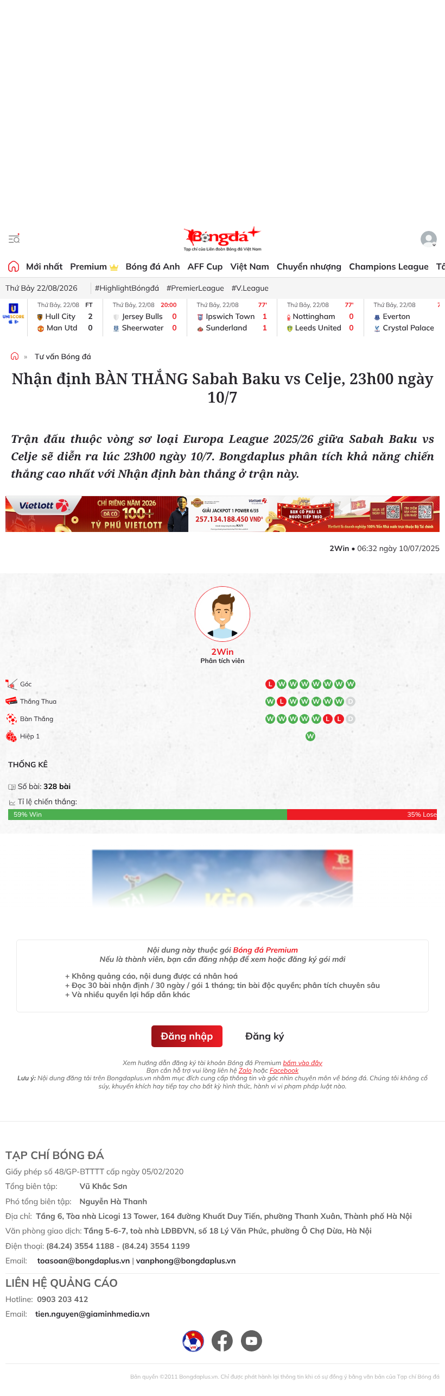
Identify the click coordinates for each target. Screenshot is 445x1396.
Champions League (388, 266)
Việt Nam (249, 266)
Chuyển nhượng (309, 266)
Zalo (245, 1070)
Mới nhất (44, 266)
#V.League (250, 288)
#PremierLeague (195, 288)
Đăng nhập (187, 1036)
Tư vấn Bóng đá (63, 356)
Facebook (284, 1070)
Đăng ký (264, 1036)
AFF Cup (205, 266)
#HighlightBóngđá (127, 288)
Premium (89, 266)
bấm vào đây (302, 1063)
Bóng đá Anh (153, 266)
